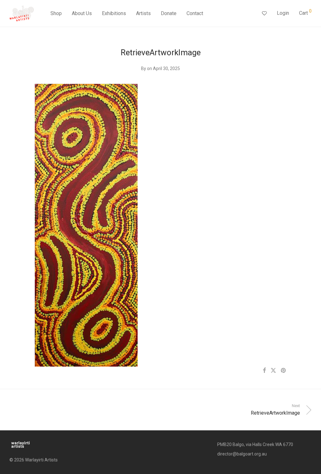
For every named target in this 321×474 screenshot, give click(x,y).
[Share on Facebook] (264, 371)
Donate (168, 13)
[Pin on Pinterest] (284, 371)
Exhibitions (114, 13)
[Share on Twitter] (273, 371)
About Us (82, 13)
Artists (143, 13)
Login (283, 13)
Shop (56, 13)
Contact (195, 13)
